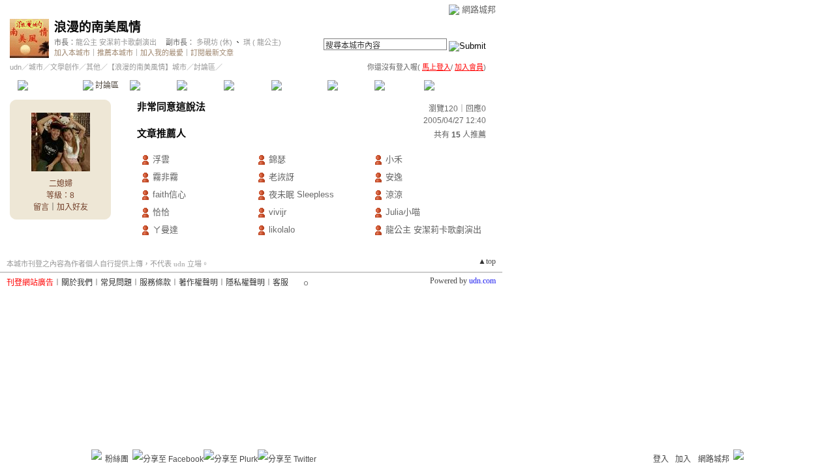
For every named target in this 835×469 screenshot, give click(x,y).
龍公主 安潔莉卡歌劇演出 (116, 42)
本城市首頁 (48, 85)
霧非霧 (165, 177)
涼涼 (394, 194)
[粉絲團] (96, 454)
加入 (683, 459)
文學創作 (64, 67)
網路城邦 (479, 9)
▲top (487, 261)
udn (16, 67)
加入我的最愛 (161, 53)
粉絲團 (117, 459)
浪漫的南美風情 (97, 27)
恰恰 (161, 212)
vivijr (277, 212)
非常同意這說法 (171, 106)
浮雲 (161, 159)
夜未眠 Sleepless (301, 194)
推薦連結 (298, 85)
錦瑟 (277, 159)
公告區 (350, 85)
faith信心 (169, 194)
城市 (36, 67)
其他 (93, 67)
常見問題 (116, 282)
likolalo (282, 229)
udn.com (482, 280)
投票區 (200, 85)
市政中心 (456, 85)
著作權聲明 (198, 282)
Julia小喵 (403, 212)
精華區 (153, 85)
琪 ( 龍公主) (261, 42)
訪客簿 (397, 85)
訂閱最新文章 (212, 53)
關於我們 (77, 282)
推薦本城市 (115, 53)
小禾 (394, 159)
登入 (661, 459)
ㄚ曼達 (165, 229)
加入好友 (72, 207)
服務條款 (155, 282)
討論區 (106, 85)
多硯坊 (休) (214, 42)
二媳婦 (60, 183)
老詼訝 (281, 177)
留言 (41, 207)
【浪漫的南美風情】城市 (147, 67)
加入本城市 (72, 53)
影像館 (247, 85)
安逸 (394, 177)
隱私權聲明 (245, 282)
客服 (280, 282)
